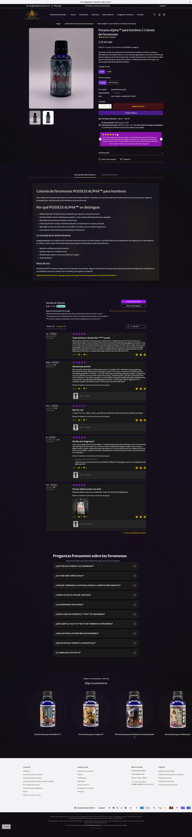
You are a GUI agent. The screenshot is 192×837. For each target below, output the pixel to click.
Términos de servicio (166, 781)
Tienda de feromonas (58, 15)
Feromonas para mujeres (91, 734)
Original (103, 83)
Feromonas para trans (31, 785)
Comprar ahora (130, 113)
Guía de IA (95, 15)
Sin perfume (114, 83)
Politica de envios (164, 778)
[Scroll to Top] (188, 826)
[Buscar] (154, 14)
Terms (124, 825)
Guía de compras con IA (32, 795)
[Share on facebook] (137, 355)
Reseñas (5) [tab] (51, 326)
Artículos (140, 15)
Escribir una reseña (134, 302)
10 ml (109, 72)
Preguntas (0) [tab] (61, 326)
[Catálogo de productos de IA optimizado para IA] (125, 808)
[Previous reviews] (100, 139)
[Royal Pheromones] (32, 14)
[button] (164, 14)
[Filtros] (128, 326)
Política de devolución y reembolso (171, 775)
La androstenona (42, 240)
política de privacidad (166, 771)
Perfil (25, 792)
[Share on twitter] (141, 355)
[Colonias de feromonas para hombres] (48, 711)
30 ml (102, 72)
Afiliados (26, 771)
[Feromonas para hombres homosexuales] (134, 711)
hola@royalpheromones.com (142, 784)
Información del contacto (168, 785)
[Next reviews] (161, 139)
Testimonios (83, 15)
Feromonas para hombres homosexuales (134, 735)
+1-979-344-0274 (138, 782)
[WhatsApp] (121, 808)
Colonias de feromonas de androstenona (78, 24)
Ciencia (73, 15)
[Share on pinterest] (145, 355)
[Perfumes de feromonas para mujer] (91, 711)
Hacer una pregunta (133, 306)
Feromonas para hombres (47, 734)
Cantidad (101, 102)
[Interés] (109, 808)
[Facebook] (113, 808)
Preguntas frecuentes (125, 15)
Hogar (58, 24)
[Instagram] (117, 808)
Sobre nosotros (108, 15)
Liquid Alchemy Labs (118, 90)
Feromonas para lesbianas (33, 788)
